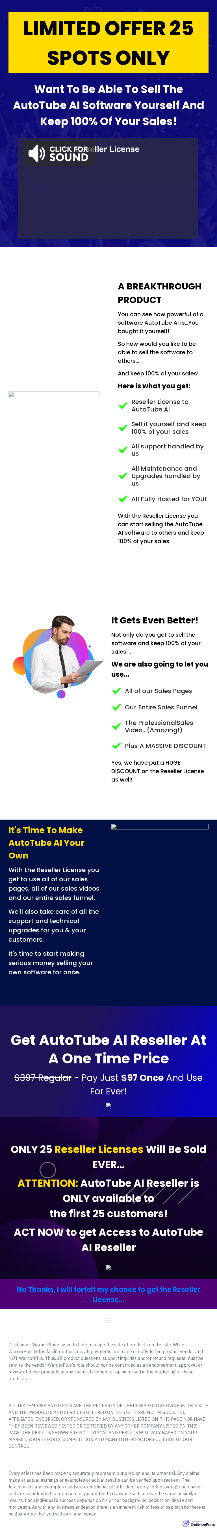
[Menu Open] (108, 1320)
